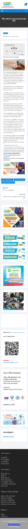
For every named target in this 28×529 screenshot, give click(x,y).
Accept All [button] (11, 524)
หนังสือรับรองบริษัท (9, 404)
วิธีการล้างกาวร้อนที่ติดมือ (8, 190)
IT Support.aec (7, 36)
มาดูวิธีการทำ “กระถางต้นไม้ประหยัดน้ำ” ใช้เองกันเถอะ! (14, 197)
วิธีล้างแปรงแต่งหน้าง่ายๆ (8, 182)
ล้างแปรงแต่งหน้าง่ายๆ (7, 179)
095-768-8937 (9, 155)
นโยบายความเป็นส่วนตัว (14, 526)
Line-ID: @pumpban (9, 336)
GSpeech (22, 54)
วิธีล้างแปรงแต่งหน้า (19, 179)
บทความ (5, 33)
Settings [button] (17, 524)
